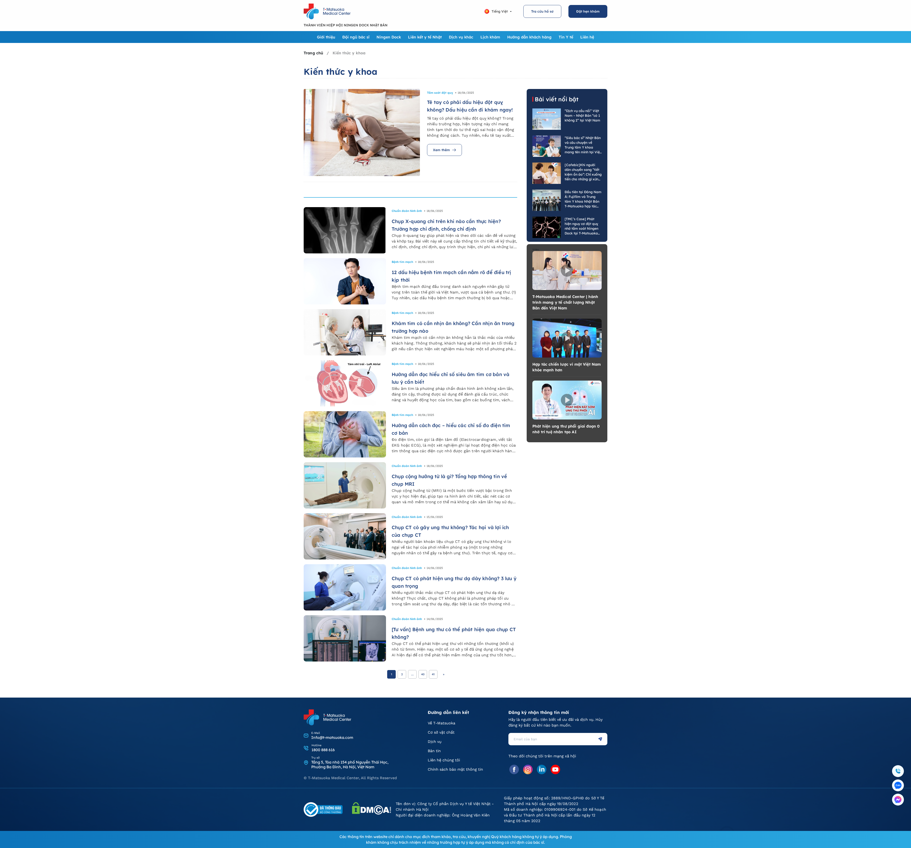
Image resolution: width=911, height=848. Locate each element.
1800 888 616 (323, 749)
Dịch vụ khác (461, 37)
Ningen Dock (388, 37)
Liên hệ (587, 37)
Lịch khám (490, 37)
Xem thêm (441, 150)
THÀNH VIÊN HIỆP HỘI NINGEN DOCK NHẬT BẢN (345, 25)
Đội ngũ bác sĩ (355, 37)
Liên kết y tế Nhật (425, 37)
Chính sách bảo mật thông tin (455, 769)
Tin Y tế (566, 37)
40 (423, 674)
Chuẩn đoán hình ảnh (407, 211)
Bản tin (434, 751)
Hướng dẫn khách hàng (529, 37)
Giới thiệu (326, 37)
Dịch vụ (435, 741)
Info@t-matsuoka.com (332, 737)
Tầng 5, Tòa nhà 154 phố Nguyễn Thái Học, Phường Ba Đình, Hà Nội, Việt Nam (349, 764)
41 (433, 674)
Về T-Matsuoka (441, 723)
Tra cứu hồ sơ (542, 11)
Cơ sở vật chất (441, 732)
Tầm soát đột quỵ (440, 92)
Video (535, 249)
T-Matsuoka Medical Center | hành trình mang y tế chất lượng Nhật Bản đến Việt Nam (565, 302)
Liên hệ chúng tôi (444, 760)
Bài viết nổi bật (556, 99)
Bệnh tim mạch (402, 262)
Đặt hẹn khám (588, 11)
